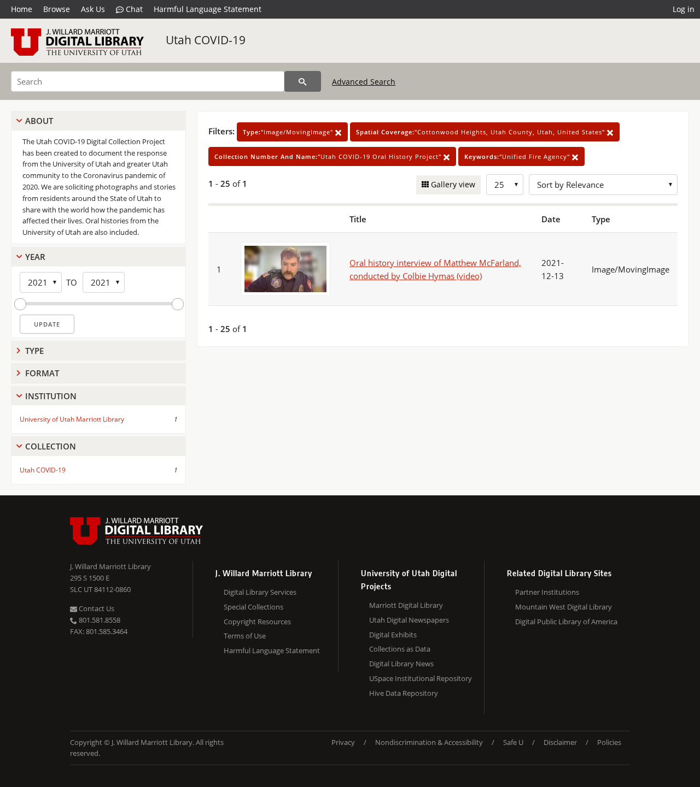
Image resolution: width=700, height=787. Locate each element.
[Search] (302, 81)
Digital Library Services (260, 592)
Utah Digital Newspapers (409, 620)
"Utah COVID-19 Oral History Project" (329, 156)
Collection (50, 446)
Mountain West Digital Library (563, 607)
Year (35, 256)
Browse (56, 9)
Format (42, 373)
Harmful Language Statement (207, 9)
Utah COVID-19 (206, 40)
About (39, 120)
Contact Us (95, 608)
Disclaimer (560, 742)
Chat (133, 9)
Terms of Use (245, 636)
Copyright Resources (257, 621)
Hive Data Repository (403, 693)
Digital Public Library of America (566, 621)
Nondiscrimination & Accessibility (429, 742)
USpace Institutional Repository (420, 678)
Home (21, 9)
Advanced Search (363, 81)
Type (34, 350)
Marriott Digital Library (406, 605)
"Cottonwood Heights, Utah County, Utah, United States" (481, 132)
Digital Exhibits (393, 635)
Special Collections (253, 607)
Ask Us (93, 9)
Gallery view (452, 184)
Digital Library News (401, 663)
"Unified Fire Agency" (518, 156)
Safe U (513, 742)
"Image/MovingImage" (289, 132)
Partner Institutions (547, 592)
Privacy (343, 742)
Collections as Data (399, 649)
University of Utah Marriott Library (72, 419)
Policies (609, 742)
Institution (51, 395)
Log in (684, 9)
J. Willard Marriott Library (110, 566)
